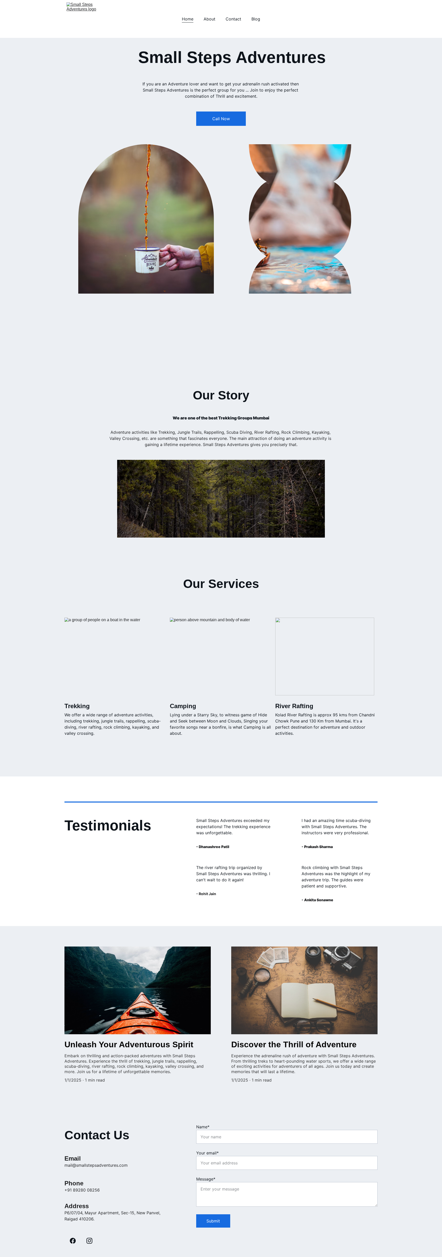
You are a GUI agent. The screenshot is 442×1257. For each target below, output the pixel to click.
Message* (205, 1179)
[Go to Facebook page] (73, 1241)
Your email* (207, 1152)
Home (187, 18)
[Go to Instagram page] (89, 1241)
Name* (202, 1126)
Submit (213, 1220)
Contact (233, 18)
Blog (255, 18)
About (209, 18)
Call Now (221, 118)
